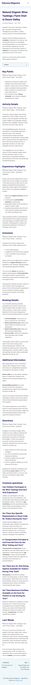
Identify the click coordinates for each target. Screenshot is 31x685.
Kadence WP (19, 680)
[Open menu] (27, 3)
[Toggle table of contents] (26, 64)
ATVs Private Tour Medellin (7, 665)
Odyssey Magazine (8, 23)
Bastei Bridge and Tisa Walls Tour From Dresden (23, 666)
